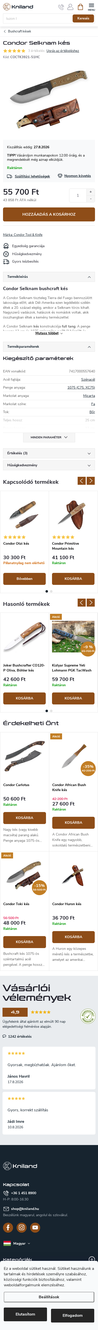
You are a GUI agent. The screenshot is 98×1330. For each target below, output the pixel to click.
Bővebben (24, 578)
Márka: (22, 235)
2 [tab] (51, 591)
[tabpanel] (24, 539)
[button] (24, 820)
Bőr (92, 412)
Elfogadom (73, 1315)
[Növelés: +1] (90, 192)
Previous (82, 481)
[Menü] (91, 6)
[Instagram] (22, 1228)
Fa (93, 404)
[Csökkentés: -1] (90, 198)
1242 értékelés (19, 1036)
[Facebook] (8, 1228)
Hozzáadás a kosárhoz (49, 214)
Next (91, 481)
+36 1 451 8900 (23, 1193)
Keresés (83, 18)
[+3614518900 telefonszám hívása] (61, 7)
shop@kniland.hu (25, 1208)
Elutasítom (25, 1314)
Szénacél (88, 379)
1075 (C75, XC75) (81, 387)
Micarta (89, 395)
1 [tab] (46, 591)
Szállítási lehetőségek (32, 176)
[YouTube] (35, 1228)
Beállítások (49, 1297)
